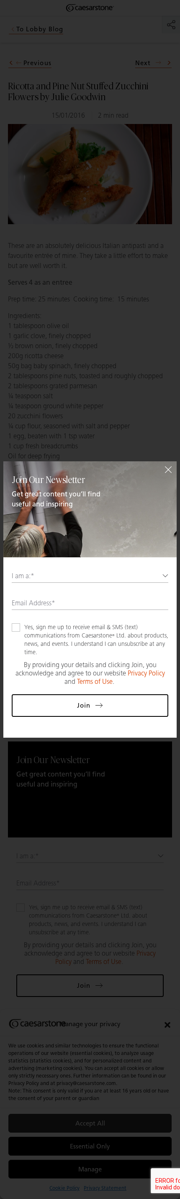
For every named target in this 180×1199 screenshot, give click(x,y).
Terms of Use (95, 682)
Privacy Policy (146, 673)
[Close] (168, 469)
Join (83, 705)
